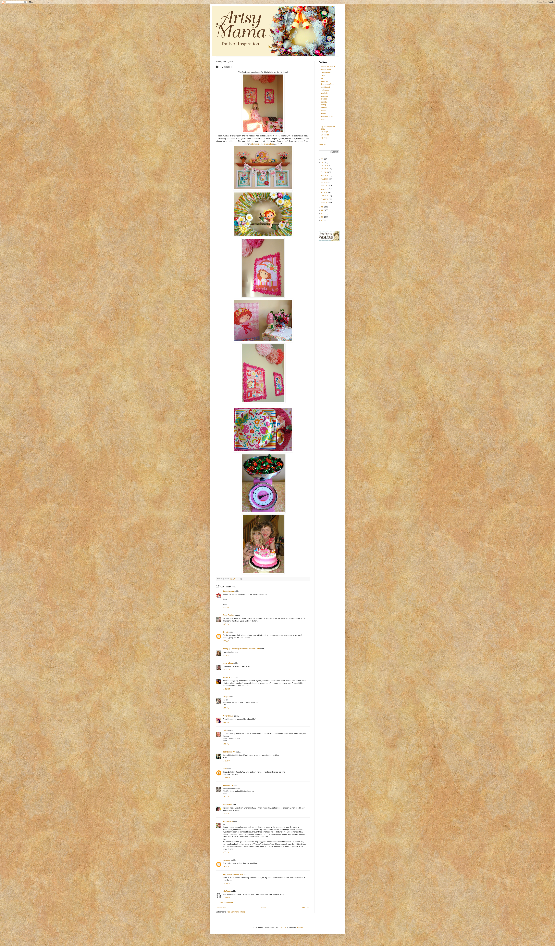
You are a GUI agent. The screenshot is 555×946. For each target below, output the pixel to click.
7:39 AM (226, 867)
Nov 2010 (325, 169)
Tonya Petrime (228, 615)
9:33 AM (226, 655)
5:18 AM (226, 797)
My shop (324, 138)
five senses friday (327, 84)
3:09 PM (226, 852)
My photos (325, 135)
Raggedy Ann (228, 591)
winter (323, 120)
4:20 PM (226, 708)
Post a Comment (226, 903)
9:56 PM (226, 744)
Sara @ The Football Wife (233, 874)
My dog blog (326, 132)
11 (322, 159)
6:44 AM (226, 641)
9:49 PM (226, 624)
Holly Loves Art (229, 752)
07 (322, 214)
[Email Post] (241, 579)
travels (323, 114)
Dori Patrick (227, 805)
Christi (225, 632)
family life (324, 81)
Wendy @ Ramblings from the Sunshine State (241, 649)
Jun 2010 (325, 186)
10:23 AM (226, 670)
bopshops (282, 927)
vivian (225, 730)
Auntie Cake (228, 821)
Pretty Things (228, 716)
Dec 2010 (325, 165)
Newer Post (221, 908)
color (323, 75)
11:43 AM (226, 689)
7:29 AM (226, 814)
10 (322, 163)
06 (322, 217)
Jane (225, 769)
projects (324, 99)
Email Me (322, 145)
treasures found (327, 117)
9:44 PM (226, 608)
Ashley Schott (228, 678)
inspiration (325, 93)
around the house (328, 67)
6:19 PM (226, 722)
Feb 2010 (325, 199)
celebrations (326, 72)
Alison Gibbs (228, 785)
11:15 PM (226, 761)
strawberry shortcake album (262, 144)
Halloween (325, 90)
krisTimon (227, 891)
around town (326, 69)
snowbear (227, 860)
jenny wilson (228, 663)
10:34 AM (226, 883)
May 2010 (325, 189)
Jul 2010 (324, 182)
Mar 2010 (325, 196)
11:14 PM (226, 898)
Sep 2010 (325, 176)
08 (322, 210)
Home (263, 908)
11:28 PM (226, 778)
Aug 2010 (325, 179)
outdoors (324, 96)
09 (322, 207)
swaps (323, 111)
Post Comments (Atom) (236, 912)
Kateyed (226, 697)
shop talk (324, 102)
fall (322, 78)
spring (323, 105)
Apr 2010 (324, 192)
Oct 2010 (324, 172)
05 (322, 220)
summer (324, 108)
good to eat (325, 87)
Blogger (300, 927)
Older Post (305, 908)
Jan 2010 (325, 203)
